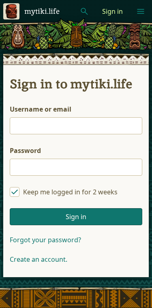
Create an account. (38, 259)
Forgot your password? (45, 239)
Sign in (112, 11)
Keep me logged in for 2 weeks (70, 191)
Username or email (40, 109)
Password (25, 150)
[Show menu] (141, 11)
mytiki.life (42, 11)
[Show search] (84, 11)
